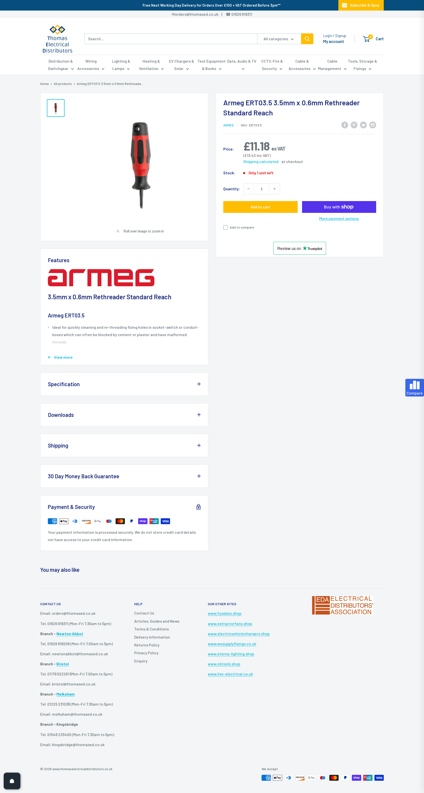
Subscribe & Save (364, 5)
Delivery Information (152, 637)
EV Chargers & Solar (181, 65)
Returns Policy (146, 645)
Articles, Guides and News (156, 621)
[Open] (12, 781)
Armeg (228, 125)
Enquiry (140, 660)
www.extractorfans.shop (230, 623)
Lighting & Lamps (121, 65)
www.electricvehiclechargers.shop (239, 633)
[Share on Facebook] (344, 124)
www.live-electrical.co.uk (230, 673)
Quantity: (231, 188)
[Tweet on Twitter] (363, 124)
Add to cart (260, 207)
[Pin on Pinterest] (354, 124)
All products (63, 84)
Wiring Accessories (88, 65)
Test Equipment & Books (212, 65)
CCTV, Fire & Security (272, 65)
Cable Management (329, 65)
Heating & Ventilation (149, 65)
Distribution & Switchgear (60, 65)
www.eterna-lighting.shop (231, 653)
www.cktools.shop (224, 663)
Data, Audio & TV (241, 61)
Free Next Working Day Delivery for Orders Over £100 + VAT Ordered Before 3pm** (211, 5)
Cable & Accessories (299, 65)
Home (44, 84)
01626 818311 (241, 14)
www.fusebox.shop (224, 613)
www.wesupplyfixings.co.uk (232, 643)
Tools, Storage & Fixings (362, 65)
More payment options (339, 218)
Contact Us (144, 613)
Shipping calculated (260, 161)
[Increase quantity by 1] (274, 189)
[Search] (307, 38)
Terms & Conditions (151, 629)
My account (333, 41)
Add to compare (242, 227)
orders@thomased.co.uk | (201, 14)
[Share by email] (372, 124)
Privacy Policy (146, 652)
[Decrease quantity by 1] (248, 189)
